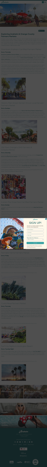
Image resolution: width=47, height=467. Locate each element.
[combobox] (35, 240)
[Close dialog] (46, 219)
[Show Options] (42, 240)
